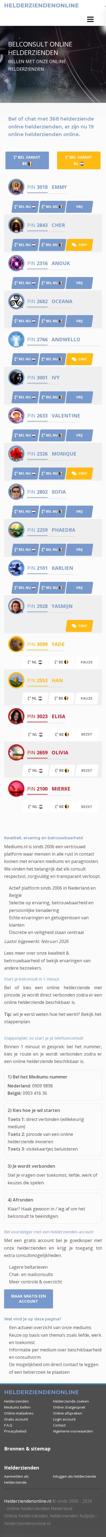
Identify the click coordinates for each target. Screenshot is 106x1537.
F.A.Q (8, 1425)
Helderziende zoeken (71, 1401)
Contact (59, 1425)
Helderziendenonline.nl (27, 1501)
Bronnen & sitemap (27, 1448)
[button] (90, 19)
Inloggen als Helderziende (74, 1476)
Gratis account (16, 1419)
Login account (64, 1419)
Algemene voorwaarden (73, 1431)
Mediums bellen (17, 1407)
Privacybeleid (15, 1431)
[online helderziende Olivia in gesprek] (16, 752)
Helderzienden (16, 1401)
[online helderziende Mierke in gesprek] (16, 788)
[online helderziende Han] (16, 680)
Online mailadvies (19, 1413)
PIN (37, 187)
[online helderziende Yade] (16, 644)
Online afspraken (67, 1413)
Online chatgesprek (69, 1407)
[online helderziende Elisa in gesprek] (16, 716)
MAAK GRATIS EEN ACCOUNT (28, 1298)
